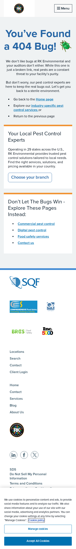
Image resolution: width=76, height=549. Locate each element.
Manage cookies (38, 529)
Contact (16, 365)
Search (15, 358)
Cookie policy (36, 520)
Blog (13, 405)
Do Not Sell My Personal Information (28, 476)
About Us (17, 412)
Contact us (26, 243)
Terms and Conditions (26, 483)
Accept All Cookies (38, 541)
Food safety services (33, 236)
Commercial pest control (36, 224)
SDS (13, 469)
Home (14, 385)
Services (16, 399)
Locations (17, 352)
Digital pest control (32, 230)
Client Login (19, 372)
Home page (44, 99)
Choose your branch (30, 177)
